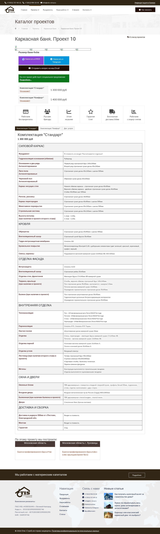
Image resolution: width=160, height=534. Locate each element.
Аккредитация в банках (145, 2)
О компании (64, 506)
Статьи (62, 514)
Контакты (86, 10)
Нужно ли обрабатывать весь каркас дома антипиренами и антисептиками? (127, 506)
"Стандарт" (27, 128)
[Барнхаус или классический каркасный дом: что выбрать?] (108, 515)
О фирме (75, 10)
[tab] (26, 128)
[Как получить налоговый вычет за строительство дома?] (108, 496)
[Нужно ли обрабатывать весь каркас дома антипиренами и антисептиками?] (108, 505)
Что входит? (25, 91)
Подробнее (136, 475)
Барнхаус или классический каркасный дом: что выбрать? (127, 514)
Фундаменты (48, 10)
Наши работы (61, 10)
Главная (24, 10)
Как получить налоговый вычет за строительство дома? (129, 495)
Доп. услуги (68, 128)
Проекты (34, 10)
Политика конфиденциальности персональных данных (75, 531)
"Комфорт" (50, 128)
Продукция (64, 494)
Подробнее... (26, 80)
